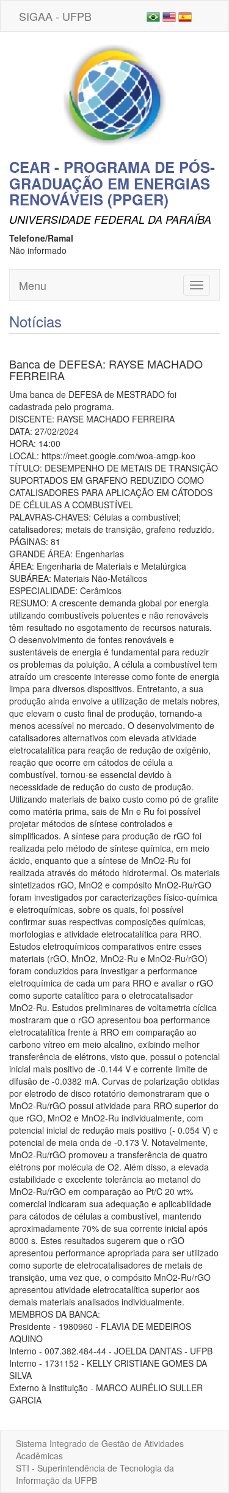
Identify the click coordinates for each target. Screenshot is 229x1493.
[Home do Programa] (115, 94)
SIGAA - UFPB (55, 16)
